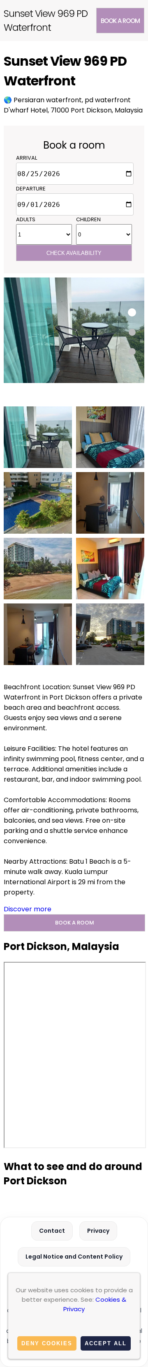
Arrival (26, 158)
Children (88, 219)
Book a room (120, 20)
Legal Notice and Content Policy (74, 1256)
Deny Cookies (46, 1343)
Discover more (27, 909)
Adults (25, 219)
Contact (52, 1231)
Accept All (106, 1343)
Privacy (98, 1231)
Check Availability (74, 253)
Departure (31, 189)
